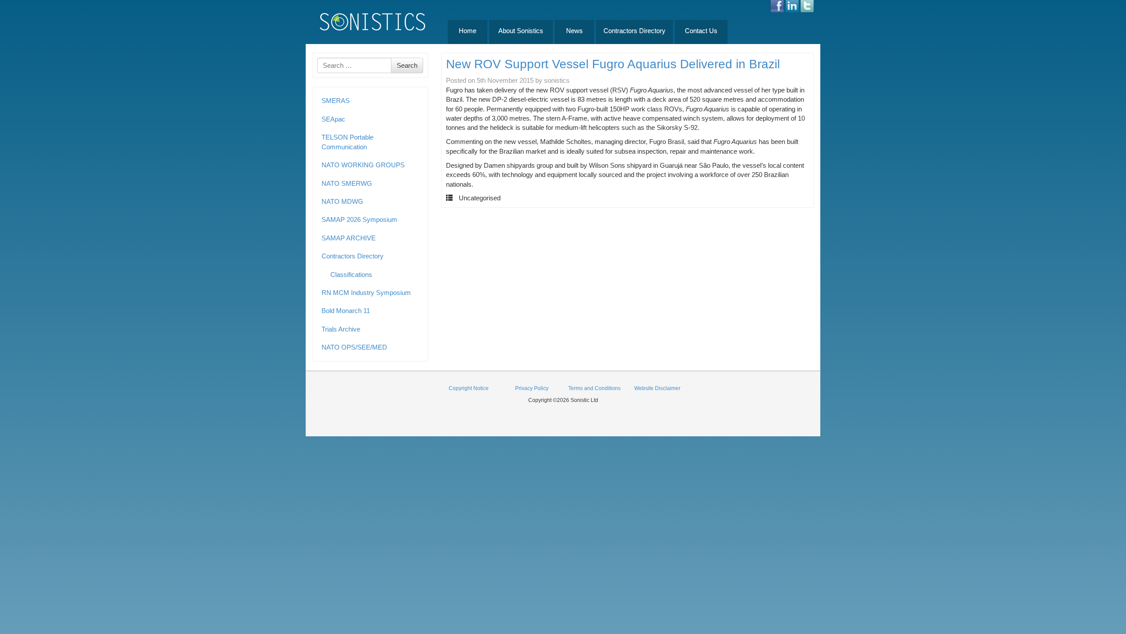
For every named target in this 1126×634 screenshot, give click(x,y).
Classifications (351, 274)
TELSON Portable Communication (347, 141)
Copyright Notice (469, 388)
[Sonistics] (373, 21)
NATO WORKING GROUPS (363, 165)
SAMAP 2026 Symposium (359, 219)
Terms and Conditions (594, 388)
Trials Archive (341, 329)
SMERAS (336, 100)
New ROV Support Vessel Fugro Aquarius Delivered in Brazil (613, 64)
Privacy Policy (531, 388)
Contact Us (701, 30)
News (574, 30)
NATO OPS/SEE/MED (354, 347)
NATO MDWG (342, 201)
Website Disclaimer (657, 388)
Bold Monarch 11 (346, 310)
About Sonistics (520, 30)
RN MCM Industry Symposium (366, 292)
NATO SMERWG (347, 183)
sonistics (557, 80)
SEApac (333, 119)
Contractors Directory (634, 30)
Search (407, 65)
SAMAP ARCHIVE (349, 238)
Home (467, 30)
